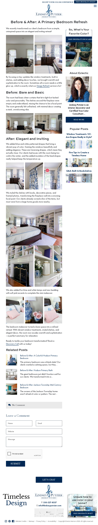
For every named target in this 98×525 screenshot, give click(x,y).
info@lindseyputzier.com (49, 505)
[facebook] (13, 521)
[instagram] (6, 521)
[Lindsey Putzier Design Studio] (49, 11)
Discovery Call (12, 343)
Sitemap (31, 521)
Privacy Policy (40, 521)
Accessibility (52, 521)
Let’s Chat (49, 480)
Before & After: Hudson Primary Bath (36, 370)
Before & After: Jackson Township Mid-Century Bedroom (40, 386)
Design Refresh (43, 85)
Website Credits (21, 521)
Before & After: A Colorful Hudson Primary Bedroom (39, 357)
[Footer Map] (48, 512)
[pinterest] (9, 521)
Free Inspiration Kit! (85, 2)
